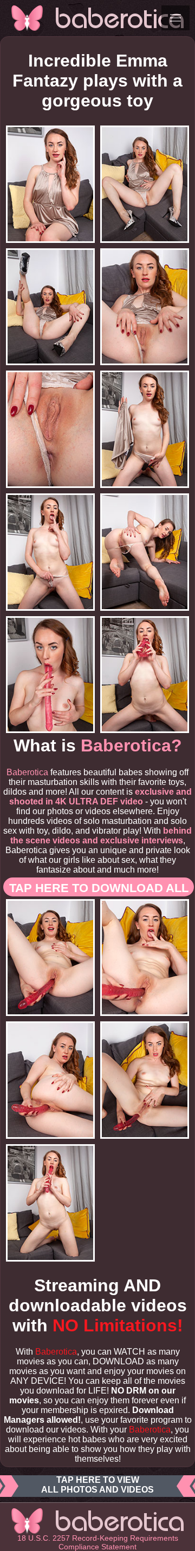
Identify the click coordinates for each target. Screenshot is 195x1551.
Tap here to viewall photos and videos (97, 1484)
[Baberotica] (97, 18)
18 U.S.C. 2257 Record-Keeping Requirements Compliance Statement (97, 1542)
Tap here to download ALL (98, 888)
